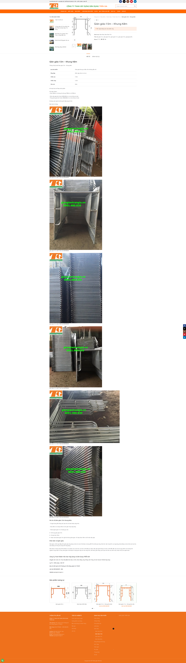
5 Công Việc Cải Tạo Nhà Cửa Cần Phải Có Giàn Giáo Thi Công (62, 28)
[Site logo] (53, 6)
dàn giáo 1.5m (107, 37)
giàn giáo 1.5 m (114, 37)
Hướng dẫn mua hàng (77, 621)
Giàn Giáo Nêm (98, 639)
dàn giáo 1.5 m (99, 37)
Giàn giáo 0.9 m (59, 604)
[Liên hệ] (2, 660)
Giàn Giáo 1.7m (98, 636)
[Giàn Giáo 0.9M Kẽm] (82, 593)
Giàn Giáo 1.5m (116, 17)
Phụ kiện (96, 649)
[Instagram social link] (127, 1)
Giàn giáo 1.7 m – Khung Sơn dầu (126, 604)
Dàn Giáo (70, 559)
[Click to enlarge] (75, 40)
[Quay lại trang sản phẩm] (97, 20)
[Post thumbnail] (51, 21)
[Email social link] (102, 39)
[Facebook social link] (120, 1)
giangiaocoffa (129, 37)
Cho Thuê (60, 559)
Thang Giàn (97, 652)
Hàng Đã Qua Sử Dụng (99, 641)
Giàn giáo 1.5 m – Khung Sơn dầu (104, 604)
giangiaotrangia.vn (58, 572)
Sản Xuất (56, 559)
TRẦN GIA (87, 556)
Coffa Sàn (96, 626)
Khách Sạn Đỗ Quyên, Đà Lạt (62, 40)
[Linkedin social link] (135, 1)
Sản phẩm (102, 17)
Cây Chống (85, 559)
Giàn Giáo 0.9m (98, 631)
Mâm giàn (96, 647)
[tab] (88, 56)
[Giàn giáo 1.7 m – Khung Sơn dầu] (126, 593)
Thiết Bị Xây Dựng (105, 559)
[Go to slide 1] (92, 608)
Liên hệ (73, 631)
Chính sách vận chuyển (77, 618)
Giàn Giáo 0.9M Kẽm (82, 604)
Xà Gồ (95, 559)
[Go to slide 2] (93, 608)
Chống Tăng (97, 621)
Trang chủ (96, 17)
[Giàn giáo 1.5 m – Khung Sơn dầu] (104, 593)
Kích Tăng (91, 559)
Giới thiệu (74, 628)
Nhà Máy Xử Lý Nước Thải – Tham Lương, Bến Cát (61, 34)
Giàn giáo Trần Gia (97, 660)
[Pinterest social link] (131, 1)
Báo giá (73, 626)
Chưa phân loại (97, 623)
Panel (98, 559)
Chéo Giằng (79, 559)
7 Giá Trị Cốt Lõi (59, 19)
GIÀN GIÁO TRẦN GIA (124, 615)
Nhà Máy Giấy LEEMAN (60, 47)
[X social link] (124, 1)
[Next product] (98, 20)
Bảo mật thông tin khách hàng (79, 623)
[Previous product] (95, 20)
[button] (73, 46)
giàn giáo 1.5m (121, 37)
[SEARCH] (135, 6)
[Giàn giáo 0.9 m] (59, 593)
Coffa (74, 559)
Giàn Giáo (109, 17)
